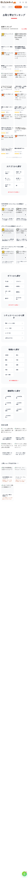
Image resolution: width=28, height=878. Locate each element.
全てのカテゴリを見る (13, 192)
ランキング (18, 6)
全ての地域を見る (13, 380)
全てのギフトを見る (13, 305)
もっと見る (24, 28)
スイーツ (10, 6)
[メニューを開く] (26, 2)
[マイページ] (23, 2)
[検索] (20, 2)
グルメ (3, 6)
